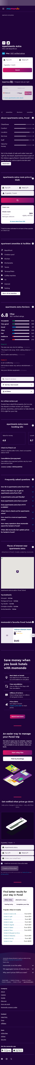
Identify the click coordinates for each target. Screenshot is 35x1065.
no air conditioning (10, 363)
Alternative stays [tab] (20, 900)
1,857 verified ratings (17, 53)
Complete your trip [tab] (22, 904)
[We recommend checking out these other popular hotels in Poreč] (33, 622)
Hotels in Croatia (26, 980)
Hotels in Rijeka (8, 927)
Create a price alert (16, 705)
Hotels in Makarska (9, 935)
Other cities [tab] (8, 900)
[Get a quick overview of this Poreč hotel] (33, 118)
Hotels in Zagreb (9, 925)
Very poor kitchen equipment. (14, 370)
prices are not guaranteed (15, 959)
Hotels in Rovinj (8, 938)
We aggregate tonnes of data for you (16, 969)
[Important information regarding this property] (33, 425)
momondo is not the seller (12, 965)
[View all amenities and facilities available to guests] (33, 243)
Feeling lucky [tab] (9, 904)
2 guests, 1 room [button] (9, 65)
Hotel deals (5, 980)
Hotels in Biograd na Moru (12, 933)
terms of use (26, 872)
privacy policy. (5, 874)
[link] (17, 717)
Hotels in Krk (8, 919)
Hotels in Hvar (8, 941)
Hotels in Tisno (8, 930)
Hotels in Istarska (6, 982)
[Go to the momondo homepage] (13, 9)
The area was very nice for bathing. (15, 347)
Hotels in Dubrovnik (10, 914)
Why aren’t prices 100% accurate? (15, 972)
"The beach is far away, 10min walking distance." (17, 351)
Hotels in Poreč (17, 982)
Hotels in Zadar (8, 922)
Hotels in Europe (14, 980)
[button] (3, 9)
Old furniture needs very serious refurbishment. (17, 366)
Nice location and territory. (13, 354)
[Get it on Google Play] (6, 1050)
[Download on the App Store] (18, 1050)
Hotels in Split (8, 916)
